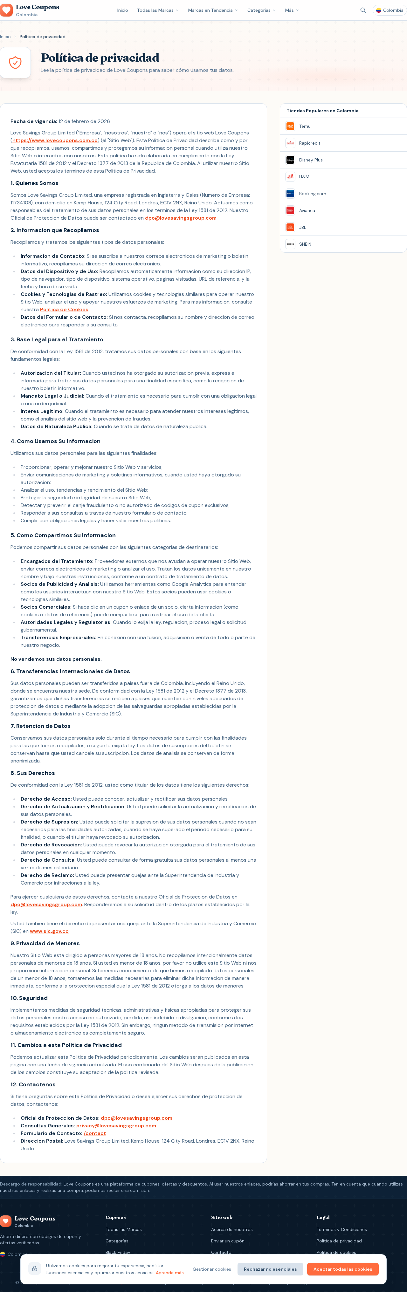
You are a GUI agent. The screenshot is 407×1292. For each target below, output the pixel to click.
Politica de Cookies (64, 309)
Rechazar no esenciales (270, 1269)
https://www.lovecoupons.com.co (55, 140)
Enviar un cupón (228, 1241)
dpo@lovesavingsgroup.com (181, 218)
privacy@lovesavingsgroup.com (116, 1125)
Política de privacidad (339, 1241)
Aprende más (170, 1272)
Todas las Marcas (155, 10)
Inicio (122, 10)
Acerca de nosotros (232, 1229)
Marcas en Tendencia (210, 10)
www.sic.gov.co (49, 931)
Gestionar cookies (212, 1269)
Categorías (259, 10)
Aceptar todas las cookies (343, 1269)
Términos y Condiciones (342, 1229)
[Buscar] (363, 10)
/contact (95, 1133)
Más (289, 10)
